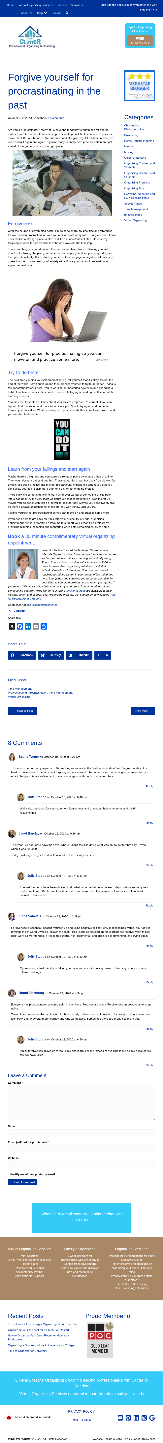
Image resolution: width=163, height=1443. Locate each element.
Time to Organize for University (27, 1350)
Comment (15, 1082)
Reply (149, 786)
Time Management (136, 209)
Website (13, 1158)
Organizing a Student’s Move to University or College (41, 1345)
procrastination (37, 692)
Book (14, 536)
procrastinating (17, 692)
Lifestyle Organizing (80, 1249)
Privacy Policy (81, 1411)
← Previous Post (22, 710)
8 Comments (56, 117)
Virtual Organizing (135, 220)
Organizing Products (137, 182)
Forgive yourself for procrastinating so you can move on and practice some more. (58, 356)
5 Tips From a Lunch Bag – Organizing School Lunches (43, 1324)
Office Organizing (135, 157)
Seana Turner (29, 756)
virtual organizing (19, 696)
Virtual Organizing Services (29, 1249)
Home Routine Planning (139, 140)
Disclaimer (81, 1420)
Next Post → (143, 710)
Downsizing (131, 135)
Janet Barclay (29, 833)
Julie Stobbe (36, 797)
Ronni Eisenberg (31, 993)
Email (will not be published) (28, 1142)
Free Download (140, 41)
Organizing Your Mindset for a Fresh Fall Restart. (39, 1329)
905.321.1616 (148, 10)
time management (61, 692)
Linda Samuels (30, 916)
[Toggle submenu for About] (31, 13)
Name (12, 1126)
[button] (67, 13)
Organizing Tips (134, 188)
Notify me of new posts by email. (33, 1174)
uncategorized (133, 214)
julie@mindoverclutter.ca (134, 4)
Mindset (129, 146)
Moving (128, 152)
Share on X (102, 359)
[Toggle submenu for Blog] (45, 13)
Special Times (133, 203)
